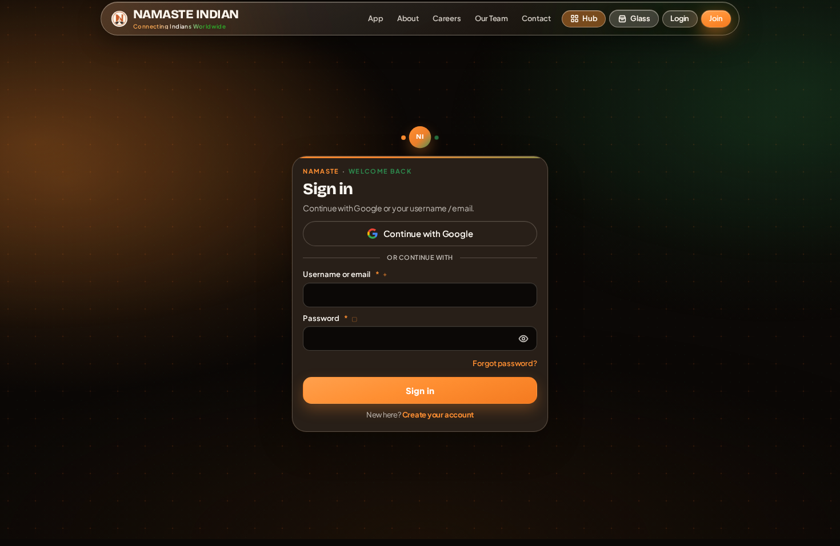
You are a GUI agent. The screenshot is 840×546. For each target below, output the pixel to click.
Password (330, 318)
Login (679, 18)
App (375, 18)
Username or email (345, 274)
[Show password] (523, 338)
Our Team (491, 18)
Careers (447, 18)
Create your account (438, 414)
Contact (536, 18)
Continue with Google (428, 233)
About (408, 18)
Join (715, 18)
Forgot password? (505, 363)
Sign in (420, 390)
